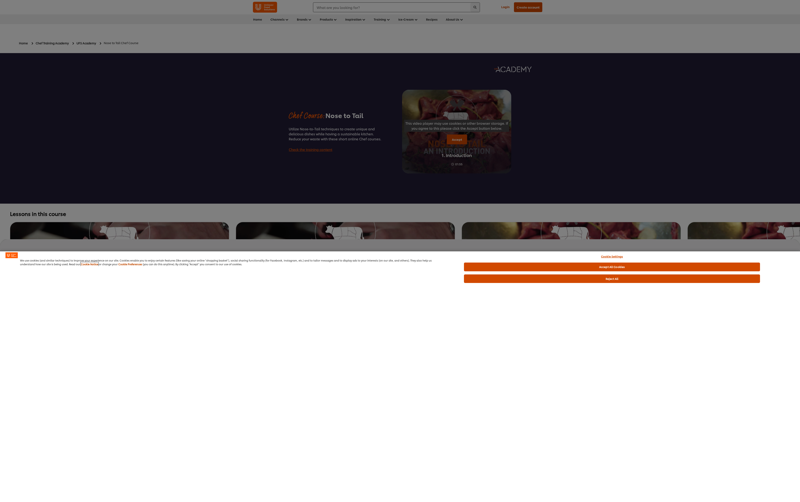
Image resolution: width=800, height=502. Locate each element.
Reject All (612, 278)
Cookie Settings (612, 256)
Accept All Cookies (612, 267)
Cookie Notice (89, 264)
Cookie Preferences (130, 264)
